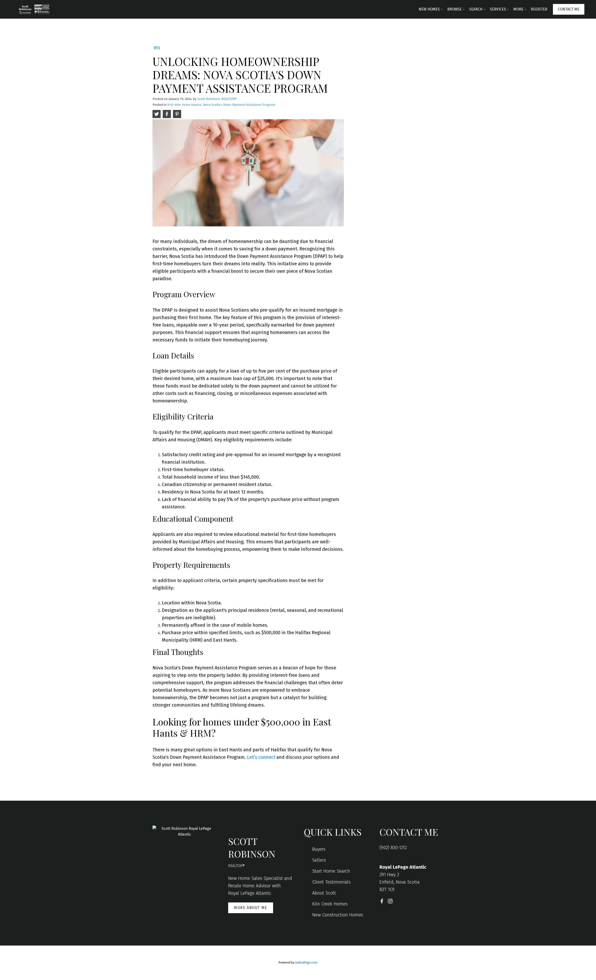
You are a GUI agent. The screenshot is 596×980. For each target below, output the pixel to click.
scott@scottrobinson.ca (403, 855)
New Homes (429, 9)
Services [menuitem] (498, 9)
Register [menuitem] (539, 9)
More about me (250, 907)
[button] (568, 9)
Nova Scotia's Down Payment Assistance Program (239, 105)
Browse (454, 9)
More (518, 9)
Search (475, 9)
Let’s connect (261, 757)
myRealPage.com (306, 962)
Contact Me (568, 9)
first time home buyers (184, 105)
